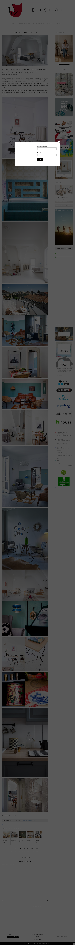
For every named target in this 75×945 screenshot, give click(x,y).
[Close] (59, 142)
